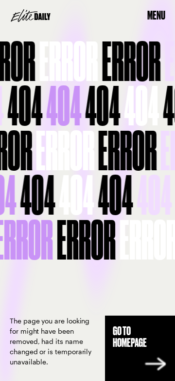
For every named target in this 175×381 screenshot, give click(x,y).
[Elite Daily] (31, 15)
